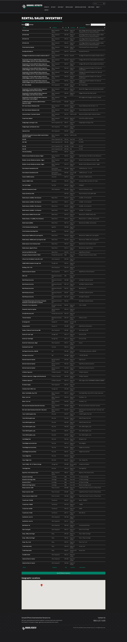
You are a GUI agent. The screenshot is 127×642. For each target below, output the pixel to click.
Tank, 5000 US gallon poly (28, 418)
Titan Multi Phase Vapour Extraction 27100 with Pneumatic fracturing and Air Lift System (34, 301)
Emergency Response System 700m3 (31, 255)
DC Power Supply (26, 384)
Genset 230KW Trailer (27, 181)
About (97, 7)
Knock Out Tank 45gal (27, 338)
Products (46, 7)
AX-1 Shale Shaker (26, 85)
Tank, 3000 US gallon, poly (28, 426)
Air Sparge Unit (26, 322)
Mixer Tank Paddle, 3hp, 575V (29, 393)
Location (72, 27)
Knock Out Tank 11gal (27, 334)
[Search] (103, 3)
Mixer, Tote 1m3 (26, 397)
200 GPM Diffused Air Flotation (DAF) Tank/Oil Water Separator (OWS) (35, 135)
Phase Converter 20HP (27, 487)
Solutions (60, 7)
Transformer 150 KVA (27, 500)
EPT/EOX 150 (25, 39)
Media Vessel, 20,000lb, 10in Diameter (31, 197)
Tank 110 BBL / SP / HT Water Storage (31, 464)
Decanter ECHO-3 (26, 482)
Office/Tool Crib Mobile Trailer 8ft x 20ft (32, 259)
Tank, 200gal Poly (26, 456)
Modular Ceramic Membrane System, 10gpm (33, 160)
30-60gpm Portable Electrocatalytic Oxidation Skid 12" (36, 55)
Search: (88, 25)
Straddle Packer (26, 554)
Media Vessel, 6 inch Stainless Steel (31, 244)
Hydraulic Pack (26, 131)
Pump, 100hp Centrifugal (28, 533)
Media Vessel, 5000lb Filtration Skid (31, 214)
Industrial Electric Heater (28, 559)
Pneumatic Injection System (29, 309)
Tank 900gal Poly (26, 439)
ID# (66, 27)
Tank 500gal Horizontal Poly (29, 447)
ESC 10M (24, 142)
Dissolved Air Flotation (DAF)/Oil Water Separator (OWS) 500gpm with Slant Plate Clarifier (34, 89)
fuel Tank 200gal (26, 185)
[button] (42, 585)
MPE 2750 (24, 276)
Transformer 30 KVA (27, 508)
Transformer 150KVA (27, 504)
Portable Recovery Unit (28, 313)
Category (54, 27)
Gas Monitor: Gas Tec (27, 517)
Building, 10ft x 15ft (27, 267)
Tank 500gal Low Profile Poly (29, 443)
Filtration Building (26, 151)
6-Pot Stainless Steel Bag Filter (30, 231)
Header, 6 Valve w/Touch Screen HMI (31, 330)
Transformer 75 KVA (27, 513)
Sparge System (26, 326)
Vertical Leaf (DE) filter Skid (29, 252)
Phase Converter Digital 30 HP (29, 496)
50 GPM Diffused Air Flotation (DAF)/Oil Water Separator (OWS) (33, 102)
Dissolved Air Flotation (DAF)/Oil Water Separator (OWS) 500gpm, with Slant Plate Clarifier (34, 93)
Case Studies (91, 7)
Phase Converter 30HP (27, 492)
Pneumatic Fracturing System (29, 305)
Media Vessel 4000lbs (27, 223)
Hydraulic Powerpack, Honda (29, 189)
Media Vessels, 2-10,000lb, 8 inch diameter (33, 218)
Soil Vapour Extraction (27, 355)
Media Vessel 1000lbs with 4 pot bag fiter (32, 235)
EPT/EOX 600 (25, 30)
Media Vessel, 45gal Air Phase (29, 248)
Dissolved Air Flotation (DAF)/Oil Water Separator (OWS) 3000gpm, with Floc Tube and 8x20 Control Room (36, 68)
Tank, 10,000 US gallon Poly (29, 414)
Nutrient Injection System (28, 359)
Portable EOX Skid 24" (27, 51)
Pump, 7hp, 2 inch (26, 542)
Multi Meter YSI (26, 525)
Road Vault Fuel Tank (27, 347)
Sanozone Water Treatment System (31, 114)
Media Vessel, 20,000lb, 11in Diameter (31, 210)
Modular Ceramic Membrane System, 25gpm (33, 164)
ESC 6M (24, 139)
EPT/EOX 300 (25, 34)
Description (82, 27)
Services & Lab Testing (80, 7)
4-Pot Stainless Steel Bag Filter (30, 227)
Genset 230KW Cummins (28, 177)
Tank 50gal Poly (26, 468)
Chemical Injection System (28, 271)
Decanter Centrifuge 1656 (28, 479)
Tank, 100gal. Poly (26, 460)
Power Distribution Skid (28, 193)
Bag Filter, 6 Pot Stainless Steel (30, 472)
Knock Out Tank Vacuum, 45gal (29, 343)
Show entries (27, 25)
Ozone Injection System (28, 47)
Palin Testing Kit (26, 529)
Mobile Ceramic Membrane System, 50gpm (33, 156)
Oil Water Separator (27, 372)
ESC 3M (24, 146)
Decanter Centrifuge (27, 477)
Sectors (53, 7)
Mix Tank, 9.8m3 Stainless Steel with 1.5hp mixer (34, 410)
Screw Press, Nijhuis (27, 118)
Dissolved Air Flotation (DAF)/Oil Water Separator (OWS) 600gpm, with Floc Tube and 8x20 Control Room (35, 77)
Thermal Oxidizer (26, 317)
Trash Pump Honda (27, 546)
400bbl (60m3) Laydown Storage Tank (31, 263)
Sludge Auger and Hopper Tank (29, 122)
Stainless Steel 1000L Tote (29, 389)
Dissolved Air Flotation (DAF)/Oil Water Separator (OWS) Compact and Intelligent (34, 98)
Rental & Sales (69, 7)
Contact (46, 10)
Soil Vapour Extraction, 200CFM (30, 351)
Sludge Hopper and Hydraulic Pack (30, 127)
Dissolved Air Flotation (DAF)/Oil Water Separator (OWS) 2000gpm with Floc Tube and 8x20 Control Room (35, 73)
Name (24, 27)
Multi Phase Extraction (28, 280)
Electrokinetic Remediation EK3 (30, 168)
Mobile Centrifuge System (28, 485)
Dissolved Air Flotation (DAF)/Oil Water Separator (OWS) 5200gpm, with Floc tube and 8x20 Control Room (36, 60)
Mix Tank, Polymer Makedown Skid (30, 106)
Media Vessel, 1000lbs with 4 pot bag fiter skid (34, 239)
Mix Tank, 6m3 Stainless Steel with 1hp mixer (33, 405)
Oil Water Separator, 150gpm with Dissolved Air (34, 376)
